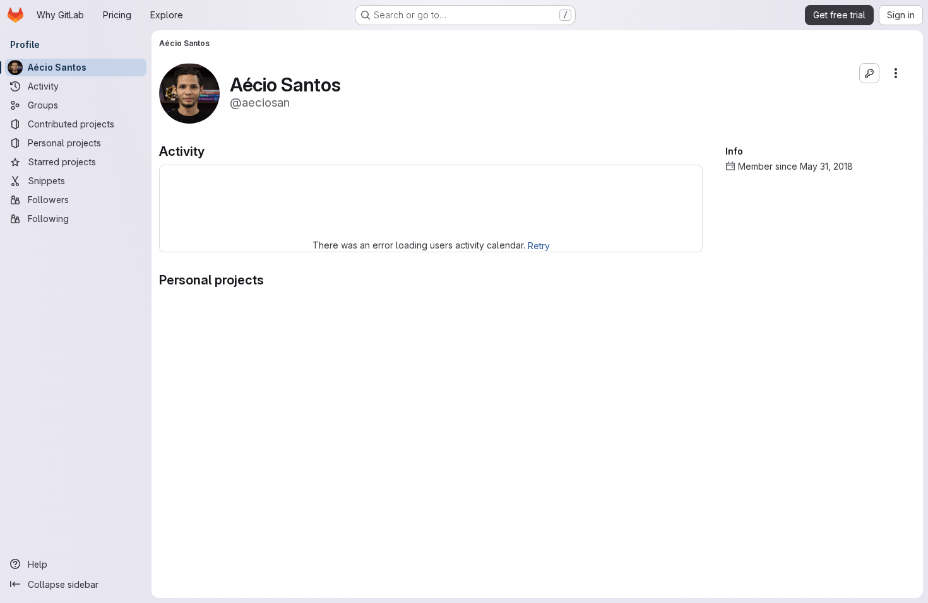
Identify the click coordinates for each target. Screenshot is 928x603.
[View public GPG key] (869, 73)
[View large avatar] (189, 92)
